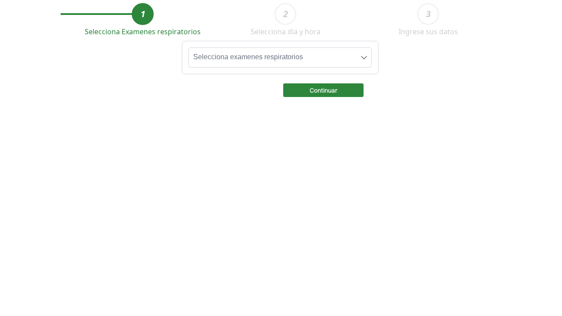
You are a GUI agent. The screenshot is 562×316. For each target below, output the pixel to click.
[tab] (143, 14)
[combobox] (280, 57)
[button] (323, 89)
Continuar (323, 90)
